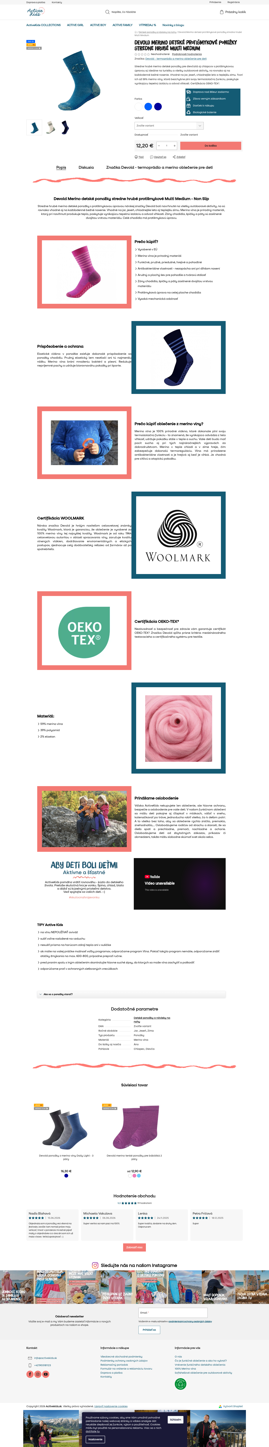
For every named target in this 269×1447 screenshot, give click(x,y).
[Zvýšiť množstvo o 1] (174, 146)
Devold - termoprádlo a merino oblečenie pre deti (176, 58)
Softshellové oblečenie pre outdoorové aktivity (203, 1372)
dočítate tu (93, 1431)
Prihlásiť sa (149, 1329)
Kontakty (57, 2)
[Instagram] (37, 1374)
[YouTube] (45, 1374)
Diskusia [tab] (86, 167)
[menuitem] (43, 25)
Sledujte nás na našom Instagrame (139, 1265)
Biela (130, 1176)
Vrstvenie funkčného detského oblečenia (200, 1364)
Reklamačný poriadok (114, 1364)
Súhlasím (175, 1419)
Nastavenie (95, 1439)
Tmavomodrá (66, 1176)
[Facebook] (30, 1374)
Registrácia (234, 2)
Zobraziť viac (134, 1247)
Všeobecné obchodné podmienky (121, 1356)
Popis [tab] (61, 167)
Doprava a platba (35, 2)
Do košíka (211, 145)
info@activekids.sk (45, 1358)
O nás (178, 1356)
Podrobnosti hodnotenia (187, 54)
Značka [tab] (159, 167)
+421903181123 (42, 1365)
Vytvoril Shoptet (233, 1406)
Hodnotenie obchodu (134, 1196)
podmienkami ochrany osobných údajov (190, 1321)
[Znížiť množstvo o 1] (159, 146)
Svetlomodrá (139, 1176)
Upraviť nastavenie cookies (111, 1406)
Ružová (134, 1176)
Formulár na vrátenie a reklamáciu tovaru (126, 1368)
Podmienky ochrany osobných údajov (124, 1360)
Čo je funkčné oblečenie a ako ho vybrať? (201, 1360)
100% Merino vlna (185, 1368)
